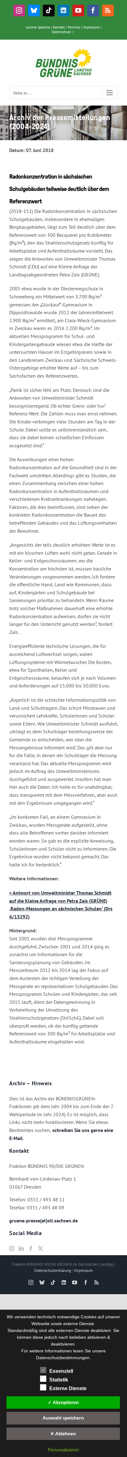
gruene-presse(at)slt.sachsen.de (43, 1220)
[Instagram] (11, 1248)
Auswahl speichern (63, 1417)
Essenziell (61, 1371)
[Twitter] (40, 1248)
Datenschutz (61, 31)
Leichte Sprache (38, 27)
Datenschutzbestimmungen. (63, 1357)
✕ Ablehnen (63, 1433)
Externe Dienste (68, 1388)
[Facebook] (30, 1248)
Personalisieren (63, 1449)
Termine (74, 27)
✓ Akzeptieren (63, 1402)
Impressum (91, 27)
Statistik (58, 1379)
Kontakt (59, 27)
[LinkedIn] (21, 1248)
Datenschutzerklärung (52, 1270)
